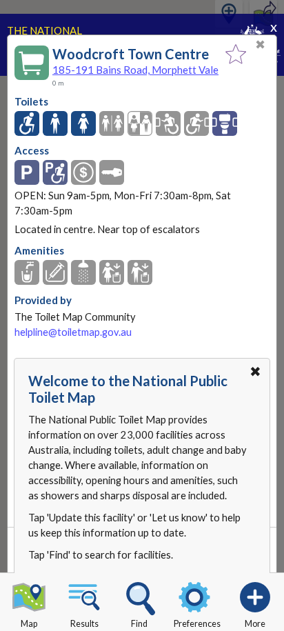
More (255, 624)
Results (84, 624)
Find (139, 624)
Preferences (197, 624)
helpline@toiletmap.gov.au (73, 332)
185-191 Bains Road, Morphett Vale (135, 69)
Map (29, 624)
